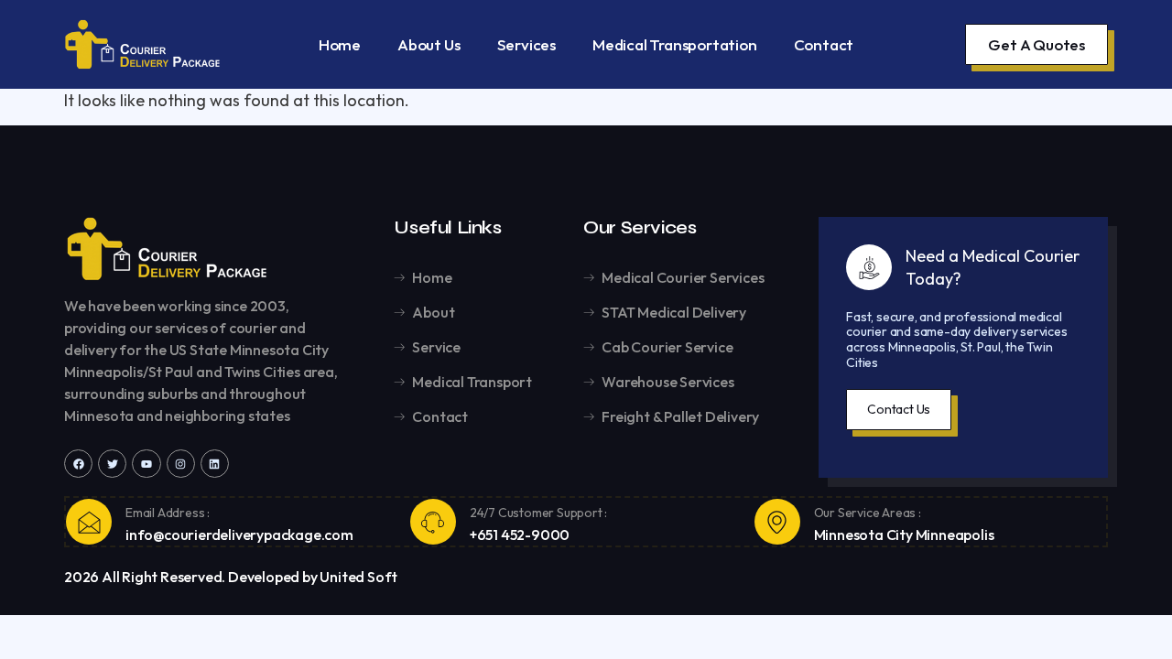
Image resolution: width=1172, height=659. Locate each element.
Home (340, 44)
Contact (824, 44)
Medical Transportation (674, 44)
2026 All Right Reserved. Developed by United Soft (230, 576)
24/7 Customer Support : (538, 512)
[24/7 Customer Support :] (433, 522)
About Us (428, 44)
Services (526, 44)
